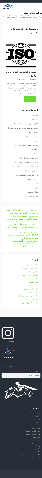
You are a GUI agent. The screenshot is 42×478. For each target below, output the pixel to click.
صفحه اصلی (34, 115)
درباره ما (35, 141)
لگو (9, 235)
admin (18, 79)
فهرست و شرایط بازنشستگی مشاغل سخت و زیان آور (22, 128)
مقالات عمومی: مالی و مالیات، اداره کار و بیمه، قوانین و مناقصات (22, 454)
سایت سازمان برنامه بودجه (30, 268)
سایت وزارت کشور (32, 265)
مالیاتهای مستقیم (26, 243)
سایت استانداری (33, 282)
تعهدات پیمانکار (29, 221)
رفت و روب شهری (33, 229)
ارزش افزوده (21, 209)
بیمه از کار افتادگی (17, 216)
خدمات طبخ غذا (36, 440)
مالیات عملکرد (34, 243)
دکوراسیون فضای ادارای (31, 136)
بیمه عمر (36, 221)
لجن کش (13, 235)
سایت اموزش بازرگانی (31, 278)
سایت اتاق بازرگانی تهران (30, 275)
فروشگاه (38, 446)
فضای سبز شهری (20, 235)
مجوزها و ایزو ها (33, 132)
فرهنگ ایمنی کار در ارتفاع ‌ (24, 232)
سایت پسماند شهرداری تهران (29, 303)
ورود (39, 403)
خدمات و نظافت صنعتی (16, 227)
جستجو (38, 371)
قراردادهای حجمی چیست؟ (30, 188)
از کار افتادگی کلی (34, 213)
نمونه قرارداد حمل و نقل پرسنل (29, 158)
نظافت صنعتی (14, 243)
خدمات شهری (17, 224)
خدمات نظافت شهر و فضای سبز (30, 227)
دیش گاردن (7, 227)
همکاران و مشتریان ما (31, 171)
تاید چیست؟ (34, 183)
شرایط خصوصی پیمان (14, 229)
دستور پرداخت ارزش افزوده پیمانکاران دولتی (25, 166)
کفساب (23, 246)
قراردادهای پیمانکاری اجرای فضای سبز (27, 175)
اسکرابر (24, 212)
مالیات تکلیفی (15, 241)
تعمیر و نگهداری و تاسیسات (32, 431)
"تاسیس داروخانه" (33, 179)
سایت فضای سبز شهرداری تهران (28, 296)
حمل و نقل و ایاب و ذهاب (33, 434)
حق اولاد (17, 221)
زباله (21, 229)
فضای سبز (31, 234)
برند (29, 216)
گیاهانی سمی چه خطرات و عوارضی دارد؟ (26, 124)
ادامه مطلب (30, 99)
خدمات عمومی (36, 443)
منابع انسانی (34, 149)
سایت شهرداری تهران (31, 292)
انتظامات (16, 213)
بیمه (24, 215)
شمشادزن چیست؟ (32, 154)
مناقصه (20, 243)
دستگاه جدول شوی (32, 192)
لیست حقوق (35, 238)
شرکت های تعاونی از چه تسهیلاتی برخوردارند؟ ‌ (24, 145)
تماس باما (35, 119)
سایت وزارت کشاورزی (31, 285)
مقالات (38, 452)
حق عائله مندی (11, 221)
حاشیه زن (22, 221)
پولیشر (36, 246)
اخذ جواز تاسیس (34, 210)
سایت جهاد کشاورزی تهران (30, 289)
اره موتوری (9, 210)
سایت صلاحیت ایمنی (32, 299)
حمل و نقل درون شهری (32, 224)
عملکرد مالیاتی (34, 232)
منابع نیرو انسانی (35, 457)
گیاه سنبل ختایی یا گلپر (31, 196)
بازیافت (11, 213)
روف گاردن (25, 229)
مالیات (27, 237)
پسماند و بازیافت (35, 428)
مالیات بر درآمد (28, 240)
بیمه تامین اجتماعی (26, 218)
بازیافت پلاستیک (34, 216)
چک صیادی (31, 246)
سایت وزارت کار (33, 272)
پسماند (8, 243)
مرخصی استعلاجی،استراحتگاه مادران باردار (25, 162)
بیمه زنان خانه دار (9, 219)
